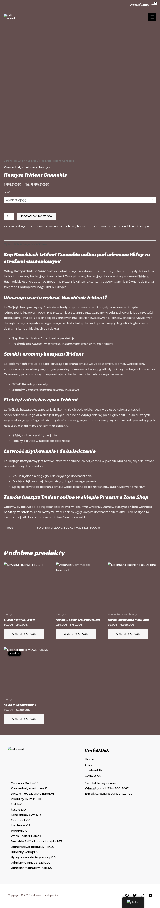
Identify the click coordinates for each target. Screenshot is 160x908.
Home (89, 759)
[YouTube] (150, 895)
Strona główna (13, 160)
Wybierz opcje (23, 634)
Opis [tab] (7, 244)
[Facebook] (127, 895)
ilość (7, 192)
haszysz (31, 160)
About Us (96, 770)
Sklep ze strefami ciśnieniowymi (31, 512)
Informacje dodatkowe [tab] (30, 244)
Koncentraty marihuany (21, 167)
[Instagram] (142, 895)
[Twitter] (135, 895)
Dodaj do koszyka (36, 216)
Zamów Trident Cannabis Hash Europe (123, 226)
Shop (89, 764)
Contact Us (93, 775)
